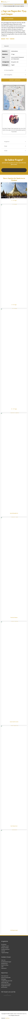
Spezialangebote (14, 513)
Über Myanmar (4, 976)
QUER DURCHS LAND (18, 4)
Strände (3, 951)
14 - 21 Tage (14, 409)
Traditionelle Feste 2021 (6, 980)
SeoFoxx (7, 1018)
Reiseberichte (4, 963)
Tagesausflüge (4, 952)
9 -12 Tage (14, 304)
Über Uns (3, 960)
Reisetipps (3, 979)
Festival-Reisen (14, 617)
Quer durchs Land (14, 721)
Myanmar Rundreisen (8, 4)
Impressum (4, 968)
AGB (2, 966)
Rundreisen (3, 944)
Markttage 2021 (4, 982)
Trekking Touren (5, 946)
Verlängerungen (14, 930)
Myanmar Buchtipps (6, 984)
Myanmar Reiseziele (5, 977)
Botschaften (4, 987)
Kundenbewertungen (6, 961)
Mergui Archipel (4, 947)
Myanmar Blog (4, 965)
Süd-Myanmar (14, 826)
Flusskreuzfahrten (5, 949)
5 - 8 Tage (14, 200)
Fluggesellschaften (5, 985)
